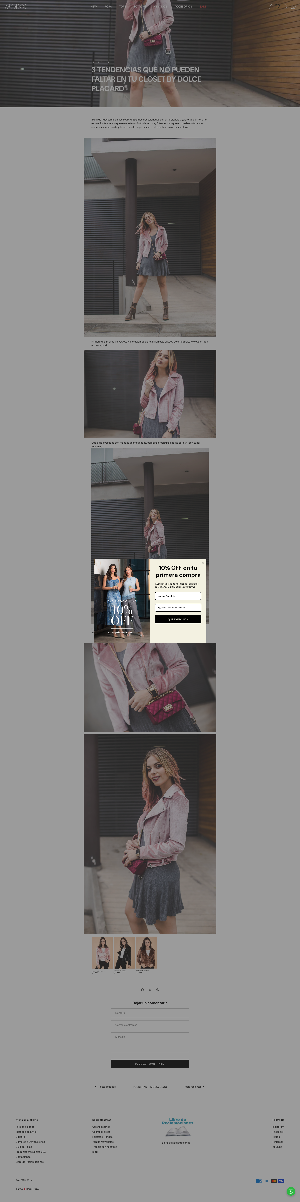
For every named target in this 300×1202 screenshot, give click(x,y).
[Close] (202, 563)
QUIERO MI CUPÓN (178, 619)
